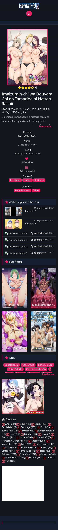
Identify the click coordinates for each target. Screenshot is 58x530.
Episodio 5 (30, 223)
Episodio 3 (36, 239)
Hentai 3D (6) (43, 437)
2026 (33, 135)
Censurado (28, 364)
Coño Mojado (45, 364)
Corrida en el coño (36, 369)
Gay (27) (46, 434)
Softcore (39, 180)
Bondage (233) (28, 427)
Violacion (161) (48, 454)
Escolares (15, 180)
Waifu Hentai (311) (15, 457)
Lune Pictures (22, 190)
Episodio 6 (30, 211)
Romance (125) (28, 447)
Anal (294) (10, 423)
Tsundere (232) (28, 454)
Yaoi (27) (50, 457)
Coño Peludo (15, 369)
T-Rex (36, 190)
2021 (20, 135)
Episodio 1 (36, 252)
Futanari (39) (31, 434)
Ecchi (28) (45, 427)
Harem (27, 180)
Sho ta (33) (46, 447)
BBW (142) (25, 423)
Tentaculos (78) (27, 450)
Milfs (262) (27, 444)
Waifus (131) (36, 457)
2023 (26, 135)
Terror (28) (45, 450)
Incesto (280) (38, 440)
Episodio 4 (36, 233)
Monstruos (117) (45, 444)
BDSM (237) (41, 423)
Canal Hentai (11, 364)
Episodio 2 (36, 246)
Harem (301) (26, 437)
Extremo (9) (28, 430)
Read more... (46, 126)
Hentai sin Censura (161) (15, 440)
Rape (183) (11, 447)
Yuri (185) (10, 460)
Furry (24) (15, 434)
